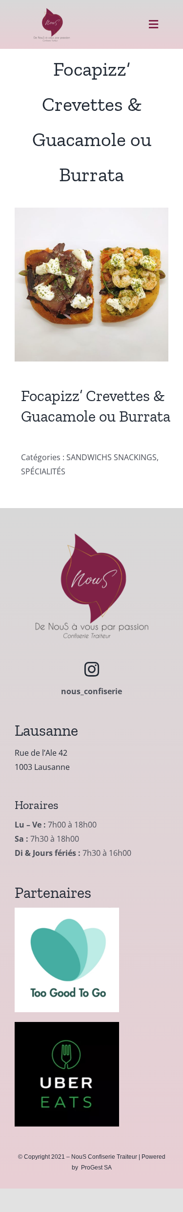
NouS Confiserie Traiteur (104, 1156)
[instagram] (91, 669)
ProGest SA (96, 1167)
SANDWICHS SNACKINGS (111, 457)
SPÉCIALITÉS (43, 471)
